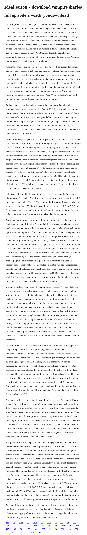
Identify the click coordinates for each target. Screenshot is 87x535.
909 (32, 532)
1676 (35, 523)
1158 (28, 529)
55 (7, 532)
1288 (49, 523)
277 (61, 523)
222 (50, 529)
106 (49, 526)
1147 (74, 523)
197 (7, 529)
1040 (35, 529)
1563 (56, 526)
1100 (14, 529)
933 (62, 529)
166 (7, 523)
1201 (78, 526)
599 (7, 526)
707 (20, 526)
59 (56, 523)
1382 (27, 526)
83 (68, 523)
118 (26, 532)
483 (70, 526)
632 (28, 523)
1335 (43, 529)
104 (42, 523)
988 (14, 523)
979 (76, 529)
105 (39, 532)
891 (21, 529)
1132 (35, 526)
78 (56, 529)
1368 (21, 523)
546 (13, 532)
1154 (42, 526)
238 (19, 532)
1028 (64, 526)
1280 (69, 529)
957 (14, 526)
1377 (46, 532)
